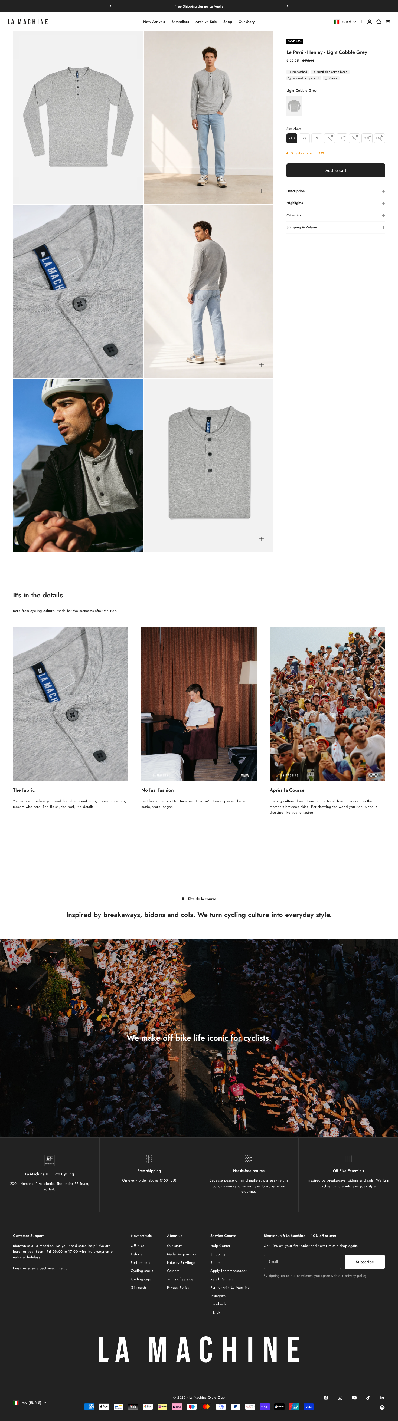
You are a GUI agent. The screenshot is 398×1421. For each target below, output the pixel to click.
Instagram (218, 1295)
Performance (141, 1262)
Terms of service (180, 1279)
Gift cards (139, 1287)
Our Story (247, 22)
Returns (216, 1262)
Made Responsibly (182, 1254)
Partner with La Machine (230, 1287)
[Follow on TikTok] (368, 1397)
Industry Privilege (181, 1262)
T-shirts (136, 1254)
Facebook (218, 1304)
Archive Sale (206, 22)
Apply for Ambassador (228, 1270)
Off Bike (137, 1245)
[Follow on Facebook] (326, 1397)
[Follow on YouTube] (354, 1397)
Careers (173, 1270)
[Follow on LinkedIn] (382, 1397)
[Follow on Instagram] (340, 1397)
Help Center (220, 1245)
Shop (227, 22)
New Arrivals (154, 22)
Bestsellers (180, 22)
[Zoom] (130, 191)
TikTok (215, 1312)
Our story (174, 1245)
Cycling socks (142, 1270)
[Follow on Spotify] (382, 1407)
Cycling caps (141, 1279)
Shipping (217, 1254)
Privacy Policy (178, 1287)
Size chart (293, 128)
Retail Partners (222, 1279)
